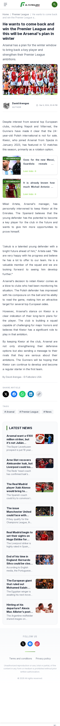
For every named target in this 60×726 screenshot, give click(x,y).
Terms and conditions (20, 658)
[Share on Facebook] (14, 394)
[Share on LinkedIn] (31, 394)
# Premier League (29, 411)
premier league (20, 14)
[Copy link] (39, 394)
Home (6, 14)
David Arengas (20, 103)
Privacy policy (43, 658)
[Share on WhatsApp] (22, 394)
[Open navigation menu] (5, 4)
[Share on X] (6, 394)
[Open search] (54, 4)
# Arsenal (9, 411)
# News (48, 411)
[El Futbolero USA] (30, 4)
